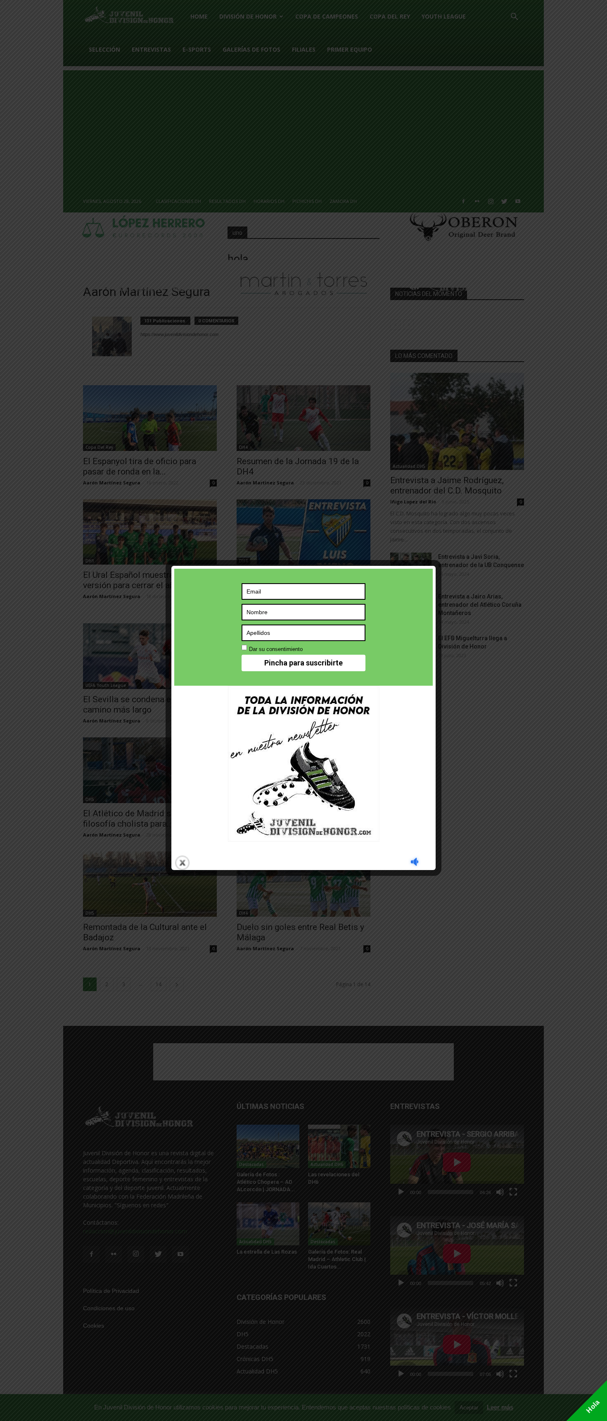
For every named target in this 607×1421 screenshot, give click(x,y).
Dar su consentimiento (276, 649)
